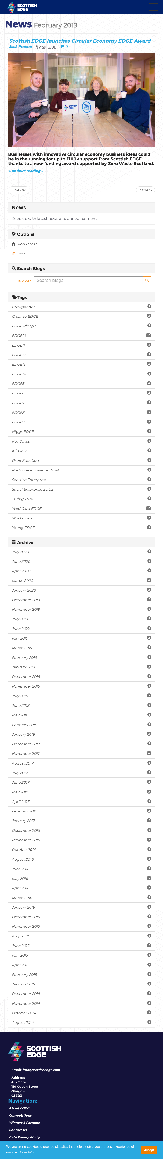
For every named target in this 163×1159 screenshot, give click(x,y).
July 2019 (81, 619)
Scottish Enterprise (81, 479)
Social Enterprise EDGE (81, 489)
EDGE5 (81, 383)
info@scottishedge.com (41, 1070)
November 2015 (81, 926)
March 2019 (81, 647)
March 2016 (81, 897)
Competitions (20, 1115)
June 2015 (81, 945)
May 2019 (81, 638)
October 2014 (81, 1013)
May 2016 (81, 878)
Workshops (81, 518)
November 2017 (81, 753)
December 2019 (81, 600)
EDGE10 (81, 335)
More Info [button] (27, 1152)
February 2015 (81, 974)
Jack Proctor (20, 46)
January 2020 (81, 590)
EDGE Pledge (81, 326)
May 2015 (81, 955)
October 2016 (81, 849)
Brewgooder (81, 306)
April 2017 (81, 801)
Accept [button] (149, 1150)
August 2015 (81, 936)
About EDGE (19, 1108)
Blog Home (26, 244)
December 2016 (81, 830)
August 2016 (81, 859)
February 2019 (81, 657)
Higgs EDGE (81, 431)
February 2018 (81, 725)
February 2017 (81, 811)
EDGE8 (81, 412)
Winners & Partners (24, 1122)
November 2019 (81, 609)
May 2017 (81, 792)
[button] (147, 280)
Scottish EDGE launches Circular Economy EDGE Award (79, 41)
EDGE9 (81, 422)
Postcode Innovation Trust (81, 470)
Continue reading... (26, 170)
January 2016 (81, 907)
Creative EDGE (81, 316)
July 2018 (81, 696)
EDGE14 (81, 374)
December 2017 (81, 744)
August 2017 (81, 763)
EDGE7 (81, 403)
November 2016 (81, 840)
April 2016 (81, 888)
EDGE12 (81, 354)
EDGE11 (81, 345)
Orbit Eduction (81, 460)
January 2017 (81, 820)
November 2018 (81, 686)
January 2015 (81, 984)
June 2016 (81, 869)
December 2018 (81, 676)
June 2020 (81, 561)
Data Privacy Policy (24, 1137)
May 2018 (81, 715)
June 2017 (81, 782)
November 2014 (81, 1003)
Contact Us (18, 1130)
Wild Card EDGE (81, 508)
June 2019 (81, 628)
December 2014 (81, 993)
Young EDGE (81, 527)
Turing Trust (81, 499)
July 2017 (81, 772)
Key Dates (81, 441)
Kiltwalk (81, 451)
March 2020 (81, 580)
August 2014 (81, 1022)
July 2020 (81, 552)
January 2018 (81, 734)
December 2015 (81, 917)
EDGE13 (81, 364)
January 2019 (81, 667)
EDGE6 (81, 393)
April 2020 (81, 571)
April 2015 (81, 965)
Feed (20, 254)
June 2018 (81, 705)
